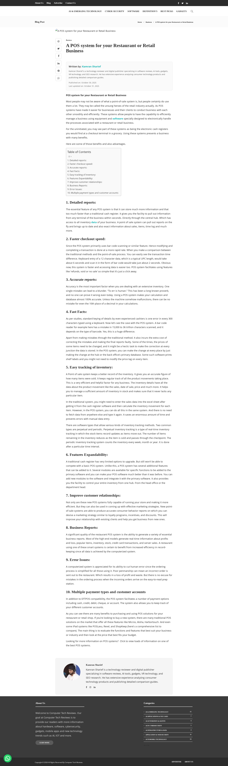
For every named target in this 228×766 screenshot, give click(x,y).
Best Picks (167, 11)
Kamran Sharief (91, 66)
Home (140, 22)
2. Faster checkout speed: (80, 163)
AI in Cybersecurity (168, 725)
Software (133, 11)
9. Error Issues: (74, 189)
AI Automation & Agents (168, 721)
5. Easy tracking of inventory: (81, 174)
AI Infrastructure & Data (168, 730)
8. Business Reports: (77, 185)
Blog (49, 3)
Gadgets (181, 11)
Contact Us (71, 3)
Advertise (58, 3)
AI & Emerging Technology (85, 11)
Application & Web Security (168, 735)
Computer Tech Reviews (73, 762)
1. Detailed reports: (77, 160)
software (118, 118)
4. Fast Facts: (73, 171)
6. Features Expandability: (80, 178)
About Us (39, 3)
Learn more (44, 742)
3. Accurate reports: (77, 167)
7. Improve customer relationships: (84, 182)
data (94, 222)
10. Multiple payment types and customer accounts (92, 192)
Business (149, 22)
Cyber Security (114, 11)
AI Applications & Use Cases (168, 716)
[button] (8, 758)
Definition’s (150, 11)
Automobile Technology (168, 739)
